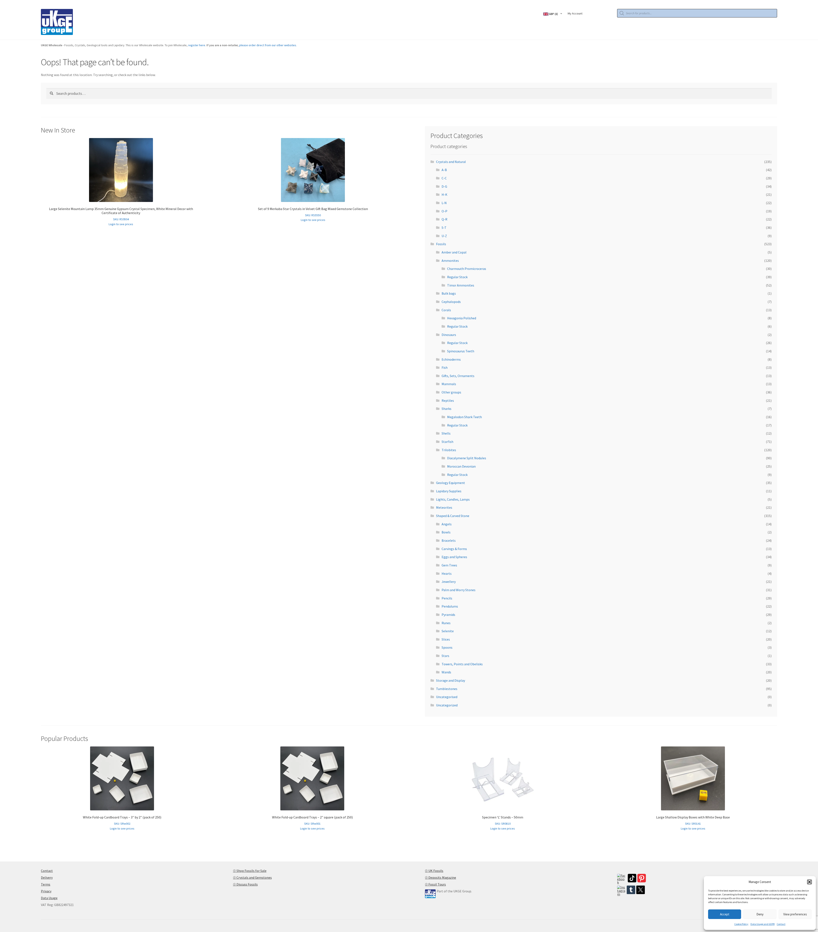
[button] (809, 882)
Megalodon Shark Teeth (464, 417)
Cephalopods (451, 302)
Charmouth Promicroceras (466, 268)
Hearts (447, 573)
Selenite (448, 631)
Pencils (447, 598)
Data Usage (49, 898)
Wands (446, 672)
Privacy (46, 891)
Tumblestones (446, 689)
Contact (781, 924)
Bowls (446, 532)
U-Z (444, 236)
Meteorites (444, 507)
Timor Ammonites (460, 285)
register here (196, 45)
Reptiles (448, 400)
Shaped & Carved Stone (452, 516)
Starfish (447, 441)
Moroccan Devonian (461, 466)
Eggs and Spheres (454, 557)
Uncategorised (446, 697)
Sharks (446, 408)
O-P (444, 211)
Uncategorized (447, 705)
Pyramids (448, 614)
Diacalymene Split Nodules (466, 458)
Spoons (447, 647)
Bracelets (449, 540)
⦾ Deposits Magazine (440, 877)
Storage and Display (450, 680)
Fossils (441, 244)
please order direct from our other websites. (268, 45)
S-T (444, 227)
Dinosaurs (449, 335)
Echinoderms (451, 359)
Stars (445, 656)
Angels (447, 524)
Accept (724, 914)
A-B (444, 170)
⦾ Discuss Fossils (245, 884)
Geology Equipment (450, 483)
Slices (446, 639)
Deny (759, 914)
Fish (445, 367)
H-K (444, 194)
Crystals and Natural (451, 162)
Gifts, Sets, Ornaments (458, 376)
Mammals (449, 384)
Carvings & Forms (454, 549)
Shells (446, 433)
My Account (575, 13)
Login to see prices (121, 224)
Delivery (47, 877)
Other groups (451, 392)
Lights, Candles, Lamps (453, 499)
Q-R (444, 219)
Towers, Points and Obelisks (462, 664)
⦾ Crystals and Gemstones (252, 877)
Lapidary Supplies (448, 491)
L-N (444, 203)
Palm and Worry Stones (458, 590)
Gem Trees (449, 565)
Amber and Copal (454, 252)
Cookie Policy (741, 924)
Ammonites (450, 260)
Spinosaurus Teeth (460, 351)
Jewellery (449, 581)
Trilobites (449, 450)
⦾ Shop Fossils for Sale (249, 871)
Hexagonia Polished (461, 318)
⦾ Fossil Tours (435, 884)
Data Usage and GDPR (762, 924)
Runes (446, 623)
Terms (45, 884)
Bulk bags (449, 293)
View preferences (795, 914)
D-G (444, 186)
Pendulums (450, 606)
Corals (446, 310)
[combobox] (553, 14)
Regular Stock (457, 277)
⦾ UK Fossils (434, 871)
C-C (444, 178)
